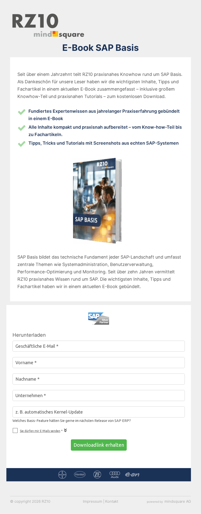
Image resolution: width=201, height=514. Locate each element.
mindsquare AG (177, 501)
